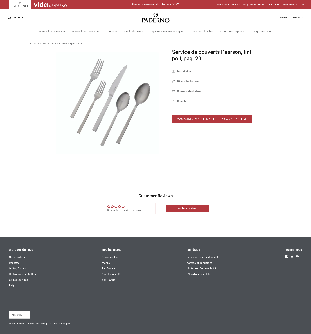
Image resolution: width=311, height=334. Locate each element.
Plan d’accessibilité (199, 274)
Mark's (106, 263)
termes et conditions (199, 263)
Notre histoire (222, 4)
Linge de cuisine (262, 31)
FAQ (302, 4)
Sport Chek (108, 279)
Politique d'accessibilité (201, 268)
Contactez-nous (289, 4)
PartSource (108, 268)
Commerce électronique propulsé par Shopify (48, 323)
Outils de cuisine (134, 31)
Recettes (235, 4)
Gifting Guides (249, 4)
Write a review (187, 208)
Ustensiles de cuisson (85, 31)
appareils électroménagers (168, 31)
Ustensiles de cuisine (52, 31)
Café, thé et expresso (232, 31)
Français (296, 17)
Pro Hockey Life (111, 274)
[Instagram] (292, 256)
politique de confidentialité (203, 257)
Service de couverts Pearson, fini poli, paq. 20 (61, 43)
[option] (107, 103)
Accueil (33, 43)
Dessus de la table (202, 31)
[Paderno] (156, 18)
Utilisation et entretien (269, 4)
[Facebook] (286, 256)
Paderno (21, 323)
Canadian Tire (110, 257)
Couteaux (111, 31)
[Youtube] (297, 256)
